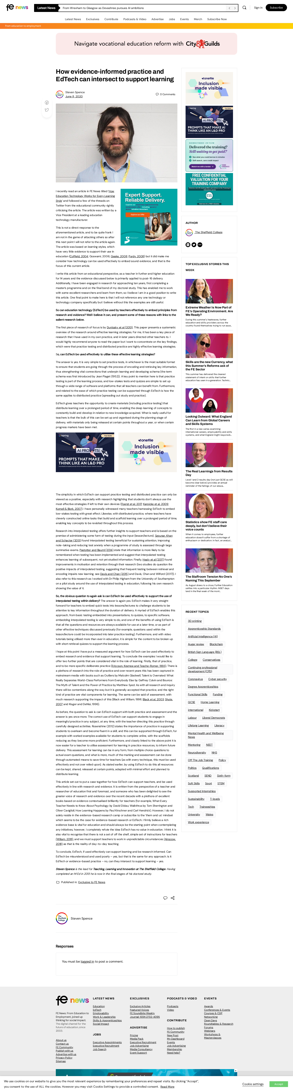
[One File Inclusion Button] (147, 470)
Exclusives (92, 19)
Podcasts (172, 1006)
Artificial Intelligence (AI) (202, 636)
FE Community (64, 1047)
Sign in (258, 7)
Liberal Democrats (213, 717)
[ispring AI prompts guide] (85, 470)
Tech (191, 806)
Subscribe (276, 7)
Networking (211, 1017)
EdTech (97, 1010)
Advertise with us (66, 1054)
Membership (174, 1049)
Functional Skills (197, 694)
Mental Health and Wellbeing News (206, 735)
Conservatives (211, 659)
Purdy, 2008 (136, 256)
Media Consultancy (141, 1049)
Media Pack (137, 1038)
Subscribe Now (217, 19)
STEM (220, 783)
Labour (192, 717)
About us (61, 1040)
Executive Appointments (107, 1042)
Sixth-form (223, 775)
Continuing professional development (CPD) (202, 669)
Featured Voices (139, 1010)
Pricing (134, 1035)
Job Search (99, 1049)
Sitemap (61, 1061)
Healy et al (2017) (153, 559)
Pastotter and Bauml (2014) (96, 550)
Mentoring (194, 745)
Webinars (209, 1030)
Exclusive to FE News (91, 882)
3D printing (195, 621)
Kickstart (214, 710)
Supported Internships (202, 791)
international (195, 710)
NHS (214, 752)
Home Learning (210, 702)
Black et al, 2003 (153, 699)
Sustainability (196, 799)
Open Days (210, 1020)
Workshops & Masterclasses (212, 1036)
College (192, 659)
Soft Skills (194, 783)
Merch (198, 19)
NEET (209, 745)
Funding (218, 694)
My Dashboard (175, 1038)
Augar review (196, 644)
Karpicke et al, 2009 (155, 504)
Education (99, 1006)
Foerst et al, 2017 (131, 504)
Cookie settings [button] (253, 1084)
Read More (167, 1086)
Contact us (62, 1043)
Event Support (138, 1052)
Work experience (198, 822)
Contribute (111, 19)
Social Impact (101, 1023)
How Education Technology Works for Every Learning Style (85, 196)
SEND (208, 775)
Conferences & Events (217, 1010)
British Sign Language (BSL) (204, 652)
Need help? (173, 1052)
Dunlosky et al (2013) (120, 327)
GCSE (191, 702)
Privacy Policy (64, 1057)
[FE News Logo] (17, 7)
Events (184, 19)
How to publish (176, 1028)
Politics (192, 768)
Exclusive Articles (140, 1006)
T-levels (215, 799)
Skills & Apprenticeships (107, 1020)
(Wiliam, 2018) (64, 839)
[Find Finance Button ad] (209, 155)
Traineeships (207, 806)
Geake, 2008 (119, 256)
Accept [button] (278, 1084)
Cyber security (217, 679)
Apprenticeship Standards (204, 628)
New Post (172, 1035)
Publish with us (64, 1050)
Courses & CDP (213, 1013)
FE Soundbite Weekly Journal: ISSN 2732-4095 (145, 1015)
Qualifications (210, 768)
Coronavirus (195, 679)
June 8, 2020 (74, 96)
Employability (101, 1013)
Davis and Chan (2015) (114, 574)
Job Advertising (139, 1045)
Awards (208, 1006)
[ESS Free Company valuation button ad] (209, 189)
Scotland (193, 775)
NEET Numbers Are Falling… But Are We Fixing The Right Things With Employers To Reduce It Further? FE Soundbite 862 (139, 8)
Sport (208, 783)
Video (170, 1010)
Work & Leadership (104, 1017)
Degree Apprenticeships (203, 686)
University (194, 814)
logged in (87, 961)
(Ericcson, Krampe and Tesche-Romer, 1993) (138, 666)
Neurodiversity (197, 752)
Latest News (73, 19)
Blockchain (216, 644)
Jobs (172, 19)
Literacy (219, 725)
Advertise (157, 19)
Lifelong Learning (198, 725)
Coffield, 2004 (79, 256)
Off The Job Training (200, 760)
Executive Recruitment (106, 1045)
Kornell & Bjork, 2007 (69, 509)
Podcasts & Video (134, 19)
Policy (222, 760)
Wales (209, 814)
